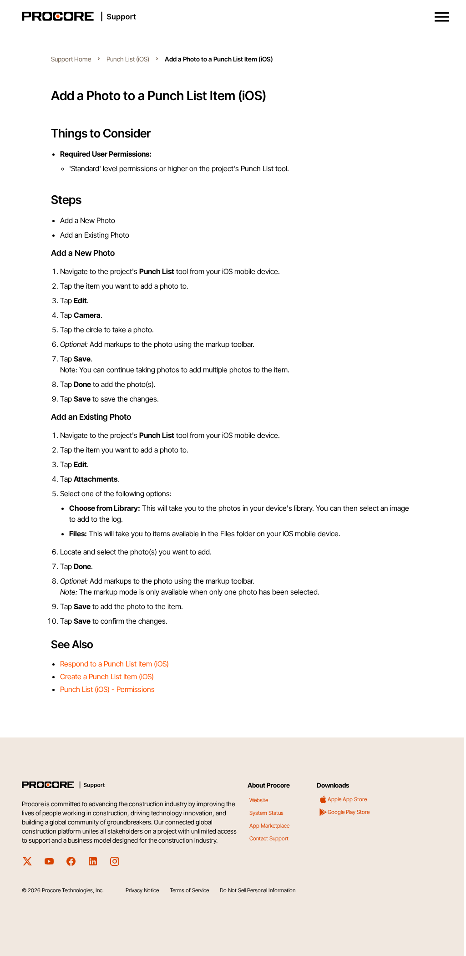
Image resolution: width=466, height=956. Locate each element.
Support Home (71, 59)
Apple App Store (347, 799)
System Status (266, 812)
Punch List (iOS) (127, 59)
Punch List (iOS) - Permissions (107, 689)
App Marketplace (269, 825)
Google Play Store (349, 812)
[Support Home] (231, 16)
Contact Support (269, 838)
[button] (441, 16)
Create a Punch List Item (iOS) (107, 676)
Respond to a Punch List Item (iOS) (114, 663)
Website (258, 800)
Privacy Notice (142, 890)
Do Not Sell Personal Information (257, 890)
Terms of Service (189, 890)
